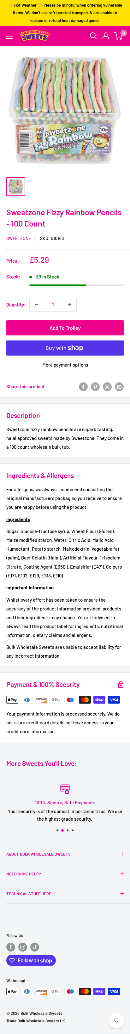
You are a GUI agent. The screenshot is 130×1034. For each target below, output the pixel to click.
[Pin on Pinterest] (95, 386)
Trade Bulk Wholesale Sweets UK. (36, 1020)
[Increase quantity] (69, 304)
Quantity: (16, 304)
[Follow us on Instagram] (22, 947)
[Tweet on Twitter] (107, 386)
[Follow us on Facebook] (10, 947)
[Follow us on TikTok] (34, 947)
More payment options (65, 365)
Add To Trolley (65, 328)
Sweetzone (18, 238)
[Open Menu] (9, 36)
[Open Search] (93, 35)
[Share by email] (119, 386)
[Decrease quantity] (36, 304)
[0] (118, 36)
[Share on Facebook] (83, 386)
